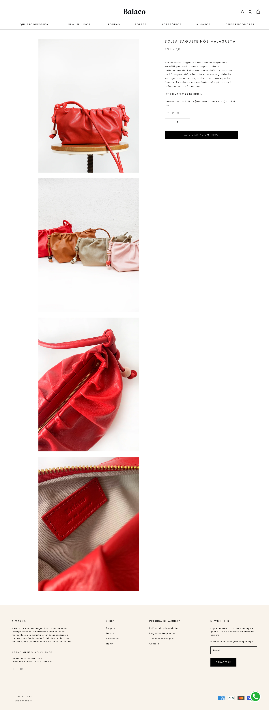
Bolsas (110, 633)
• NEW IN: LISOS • (79, 24)
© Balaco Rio (24, 696)
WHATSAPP (46, 661)
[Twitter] (173, 113)
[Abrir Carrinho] (258, 11)
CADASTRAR (223, 662)
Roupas (114, 24)
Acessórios (171, 24)
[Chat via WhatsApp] (255, 696)
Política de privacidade (163, 628)
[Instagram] (21, 669)
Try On (109, 643)
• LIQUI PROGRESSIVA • (32, 24)
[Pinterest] (178, 113)
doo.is (28, 700)
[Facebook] (168, 113)
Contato (154, 643)
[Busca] (250, 12)
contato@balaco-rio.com (27, 658)
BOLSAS (141, 24)
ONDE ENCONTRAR (239, 24)
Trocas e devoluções (161, 638)
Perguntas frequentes (162, 633)
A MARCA (203, 24)
